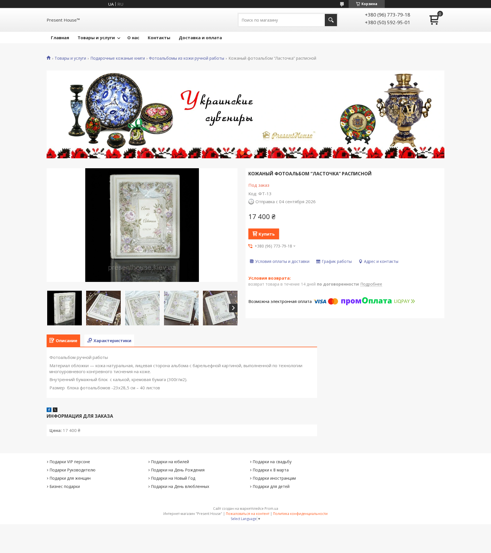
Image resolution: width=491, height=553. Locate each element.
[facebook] (49, 410)
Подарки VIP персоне (69, 461)
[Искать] (331, 20)
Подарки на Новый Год (173, 478)
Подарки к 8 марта (271, 470)
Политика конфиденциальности (300, 513)
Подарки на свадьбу (272, 461)
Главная (60, 37)
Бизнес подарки (64, 486)
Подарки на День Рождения (178, 470)
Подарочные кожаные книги (117, 58)
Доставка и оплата (200, 37)
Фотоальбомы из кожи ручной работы (186, 58)
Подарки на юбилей (170, 461)
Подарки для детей (271, 486)
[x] (55, 410)
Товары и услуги (96, 37)
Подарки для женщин (70, 478)
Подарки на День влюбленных (180, 486)
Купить (267, 234)
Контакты (159, 37)
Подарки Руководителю (72, 470)
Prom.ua (271, 508)
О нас (133, 37)
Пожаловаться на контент (247, 513)
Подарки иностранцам (274, 478)
